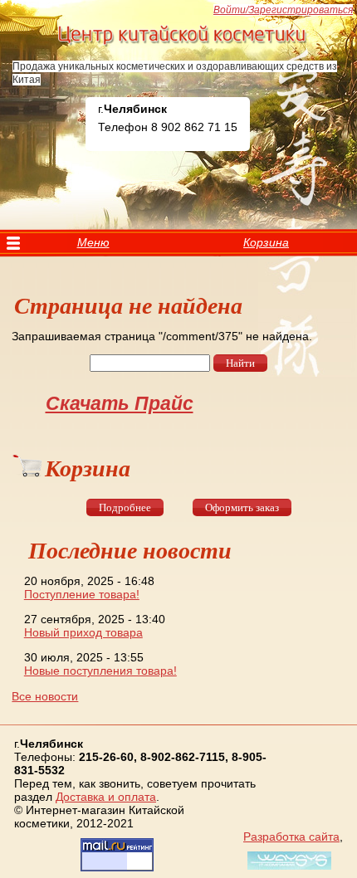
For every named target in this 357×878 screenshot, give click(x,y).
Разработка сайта (291, 836)
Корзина (266, 242)
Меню (93, 242)
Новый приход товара (83, 632)
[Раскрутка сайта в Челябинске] (287, 869)
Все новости (45, 696)
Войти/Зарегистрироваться (283, 10)
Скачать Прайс (119, 403)
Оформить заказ (242, 507)
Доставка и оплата (106, 796)
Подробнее (125, 507)
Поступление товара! (81, 594)
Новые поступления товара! (100, 670)
